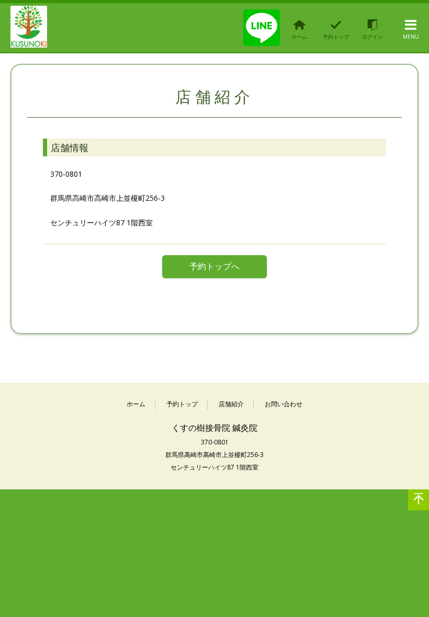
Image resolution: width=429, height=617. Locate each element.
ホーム (136, 404)
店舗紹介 (231, 404)
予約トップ (182, 404)
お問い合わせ (283, 404)
